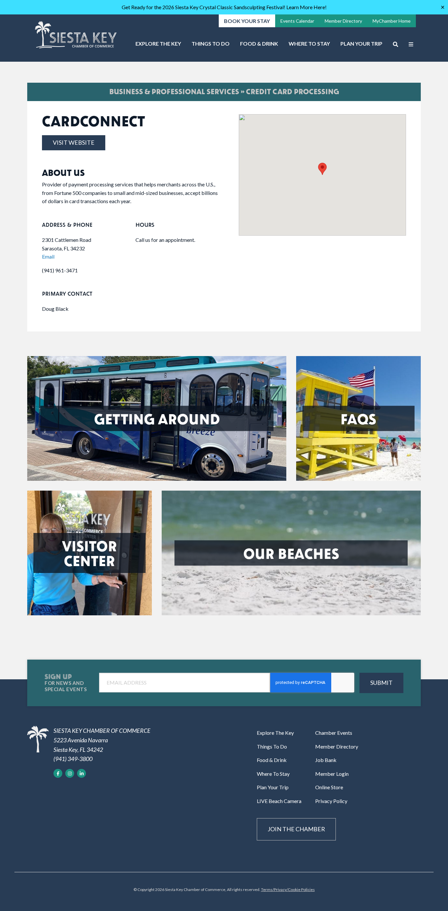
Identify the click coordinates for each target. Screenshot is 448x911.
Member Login (332, 774)
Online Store (329, 787)
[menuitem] (158, 46)
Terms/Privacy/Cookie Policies (288, 889)
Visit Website (73, 142)
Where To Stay (309, 43)
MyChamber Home (392, 21)
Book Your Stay (247, 21)
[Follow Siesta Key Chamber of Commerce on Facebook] (57, 773)
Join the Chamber (296, 829)
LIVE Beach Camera (279, 801)
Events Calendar (297, 21)
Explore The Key (158, 43)
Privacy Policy (331, 801)
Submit (381, 682)
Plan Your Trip (361, 43)
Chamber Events (333, 733)
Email (48, 256)
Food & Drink (259, 43)
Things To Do (211, 43)
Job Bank (325, 760)
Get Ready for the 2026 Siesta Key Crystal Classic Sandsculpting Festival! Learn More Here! (224, 7)
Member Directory (343, 21)
